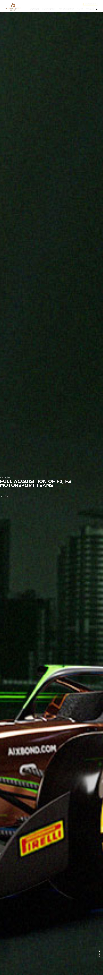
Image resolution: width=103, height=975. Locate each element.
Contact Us (90, 9)
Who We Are (34, 9)
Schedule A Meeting (90, 3)
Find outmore (8, 496)
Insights (80, 9)
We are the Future (48, 9)
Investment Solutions (66, 9)
